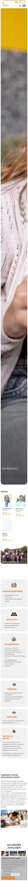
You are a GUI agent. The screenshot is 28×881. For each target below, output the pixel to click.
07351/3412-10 (7, 514)
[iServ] (17, 2)
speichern (15, 874)
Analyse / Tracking (7, 871)
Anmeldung (17, 723)
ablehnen (6, 874)
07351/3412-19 (7, 540)
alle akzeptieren (8, 878)
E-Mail (5, 513)
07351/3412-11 (21, 515)
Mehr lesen (14, 867)
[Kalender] (25, 2)
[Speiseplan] (20, 2)
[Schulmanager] (22, 2)
